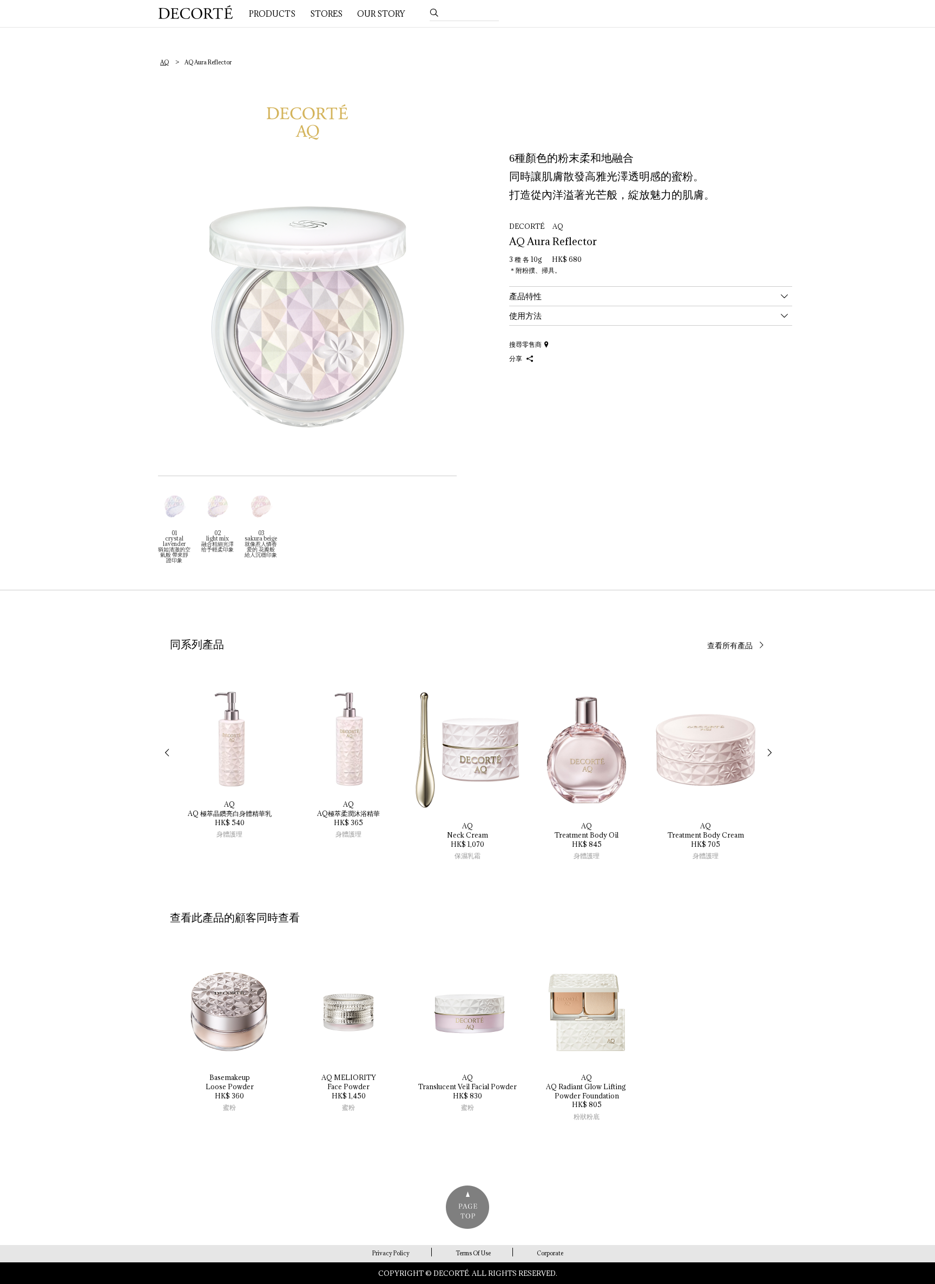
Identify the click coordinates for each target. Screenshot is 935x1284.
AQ (164, 62)
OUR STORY (381, 14)
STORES (326, 14)
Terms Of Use (473, 1253)
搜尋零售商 (525, 344)
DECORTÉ (196, 12)
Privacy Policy (391, 1253)
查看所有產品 (730, 645)
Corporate (550, 1253)
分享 (516, 358)
